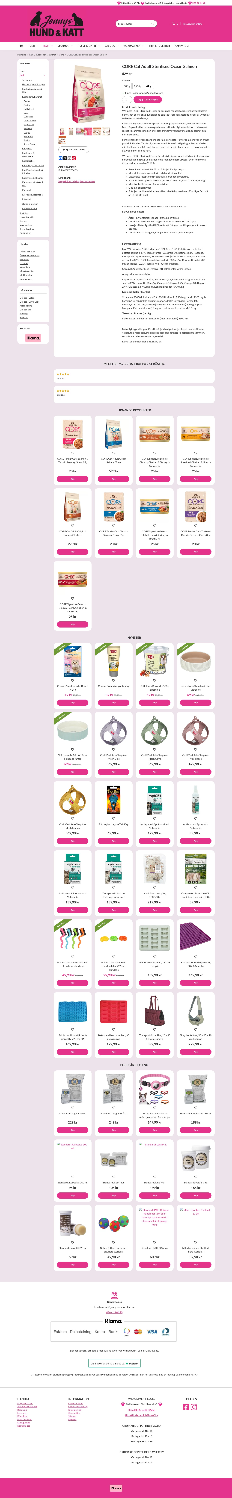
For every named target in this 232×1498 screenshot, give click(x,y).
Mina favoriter (27, 271)
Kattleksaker (28, 160)
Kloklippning (26, 275)
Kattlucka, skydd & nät (33, 165)
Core (26, 112)
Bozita (27, 105)
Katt (46, 45)
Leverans (24, 263)
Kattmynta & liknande (32, 177)
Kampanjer (182, 45)
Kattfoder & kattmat (32, 96)
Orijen (27, 132)
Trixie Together (159, 45)
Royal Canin (30, 144)
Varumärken (132, 45)
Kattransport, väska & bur (32, 184)
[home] (21, 46)
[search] (152, 23)
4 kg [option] (148, 86)
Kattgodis (27, 148)
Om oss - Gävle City (29, 301)
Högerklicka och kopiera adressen (76, 181)
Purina (27, 140)
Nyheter (24, 317)
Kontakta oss (26, 279)
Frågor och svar (27, 251)
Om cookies (25, 309)
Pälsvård (26, 199)
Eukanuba (28, 116)
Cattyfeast (29, 109)
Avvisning (27, 80)
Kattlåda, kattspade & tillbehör (32, 172)
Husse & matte (87, 45)
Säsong (110, 45)
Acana (27, 101)
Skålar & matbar (30, 203)
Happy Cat (29, 124)
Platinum (28, 136)
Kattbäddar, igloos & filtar (32, 90)
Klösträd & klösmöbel (32, 194)
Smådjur (63, 45)
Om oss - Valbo (27, 297)
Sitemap (24, 313)
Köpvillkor (25, 267)
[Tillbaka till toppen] (210, 1493)
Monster (28, 128)
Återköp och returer (29, 255)
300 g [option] (127, 86)
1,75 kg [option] (138, 86)
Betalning (24, 259)
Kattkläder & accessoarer (28, 155)
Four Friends (30, 120)
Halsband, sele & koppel (33, 84)
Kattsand (26, 190)
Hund (31, 45)
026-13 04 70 (198, 3)
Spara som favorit (75, 149)
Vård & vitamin (29, 208)
